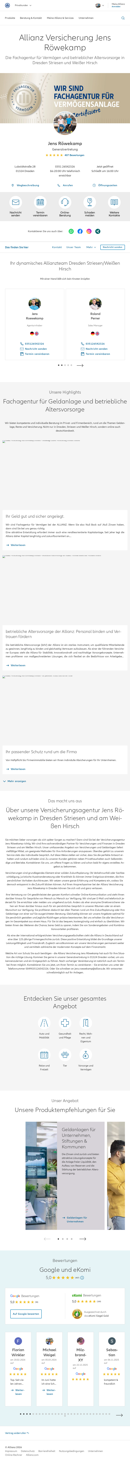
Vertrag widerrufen (15, 1433)
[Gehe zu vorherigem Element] (49, 365)
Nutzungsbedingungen (71, 1451)
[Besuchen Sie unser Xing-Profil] (97, 231)
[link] (65, 206)
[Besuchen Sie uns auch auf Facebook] (80, 231)
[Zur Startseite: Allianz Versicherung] (7, 5)
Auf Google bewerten (26, 1314)
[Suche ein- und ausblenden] (122, 18)
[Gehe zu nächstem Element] (81, 365)
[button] (65, 123)
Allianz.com (32, 1455)
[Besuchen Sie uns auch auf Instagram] (88, 231)
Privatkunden (21, 5)
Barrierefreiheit (46, 1451)
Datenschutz (28, 1451)
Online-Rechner (13, 1455)
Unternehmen (95, 1451)
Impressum (11, 1451)
